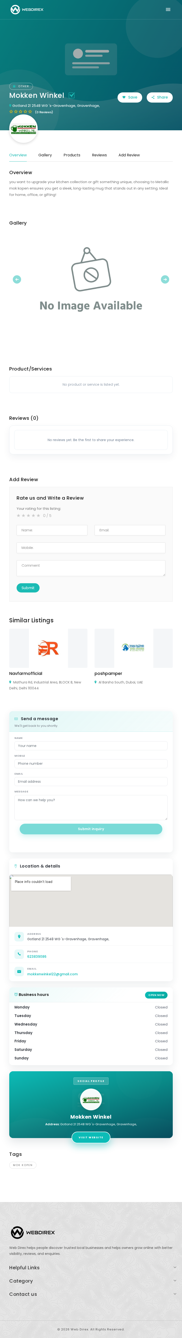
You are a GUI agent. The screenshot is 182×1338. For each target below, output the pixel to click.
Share (162, 97)
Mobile (19, 756)
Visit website (91, 1137)
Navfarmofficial (25, 673)
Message (21, 791)
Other (23, 86)
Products (72, 155)
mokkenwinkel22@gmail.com (52, 974)
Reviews (99, 155)
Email (18, 774)
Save (132, 97)
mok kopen (23, 1165)
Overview (18, 155)
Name (18, 738)
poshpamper (108, 673)
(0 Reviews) (44, 112)
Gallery (45, 155)
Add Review (129, 155)
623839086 (36, 956)
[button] (21, 279)
